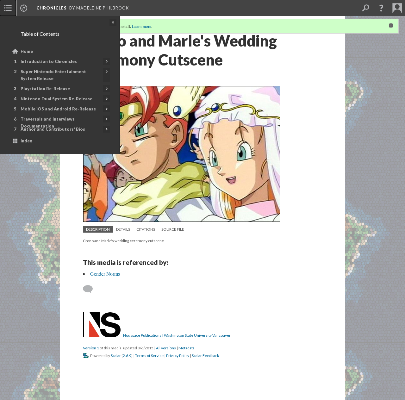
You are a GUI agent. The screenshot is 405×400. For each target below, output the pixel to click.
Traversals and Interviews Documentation (48, 122)
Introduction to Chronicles (49, 61)
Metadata (186, 348)
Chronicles (51, 7)
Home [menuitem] (27, 51)
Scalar (116, 355)
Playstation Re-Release (45, 88)
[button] (381, 8)
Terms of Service (149, 355)
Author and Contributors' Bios (53, 129)
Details (123, 229)
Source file (172, 229)
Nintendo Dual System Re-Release (56, 98)
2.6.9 (127, 355)
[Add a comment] (90, 289)
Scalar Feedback (205, 355)
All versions (166, 348)
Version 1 (91, 348)
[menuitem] (8, 8)
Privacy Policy (177, 355)
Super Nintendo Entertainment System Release (53, 75)
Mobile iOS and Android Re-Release (58, 108)
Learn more (141, 26)
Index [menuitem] (26, 140)
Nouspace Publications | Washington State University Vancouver (177, 335)
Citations (145, 229)
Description (98, 229)
